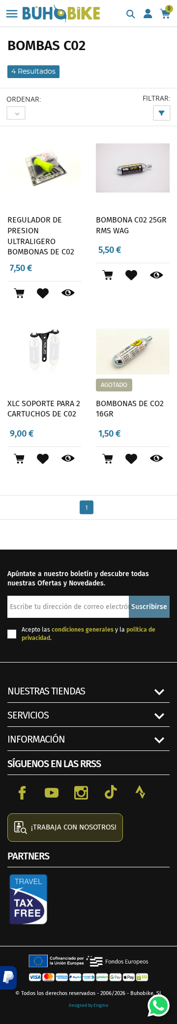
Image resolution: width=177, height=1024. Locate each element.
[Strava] (140, 792)
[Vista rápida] (68, 293)
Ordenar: (23, 99)
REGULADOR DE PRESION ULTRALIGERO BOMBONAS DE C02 (40, 235)
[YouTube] (51, 792)
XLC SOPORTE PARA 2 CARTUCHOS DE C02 (43, 409)
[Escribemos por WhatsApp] (155, 1002)
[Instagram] (81, 792)
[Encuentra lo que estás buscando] (130, 15)
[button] (8, 978)
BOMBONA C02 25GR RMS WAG (131, 225)
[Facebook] (22, 792)
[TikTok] (110, 792)
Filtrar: (157, 98)
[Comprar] (19, 293)
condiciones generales (83, 629)
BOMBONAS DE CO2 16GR (130, 409)
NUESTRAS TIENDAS (46, 691)
